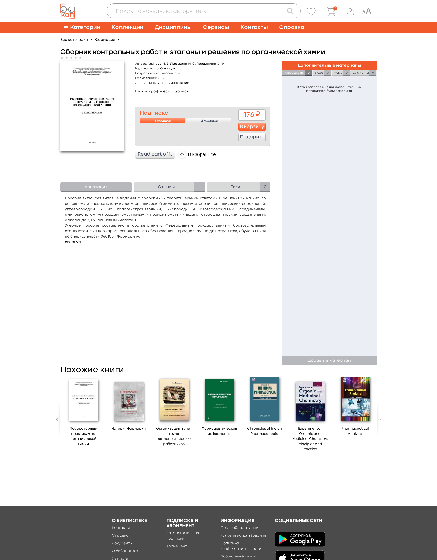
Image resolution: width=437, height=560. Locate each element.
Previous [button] (58, 419)
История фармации (128, 428)
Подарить (252, 137)
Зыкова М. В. (159, 63)
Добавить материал (329, 360)
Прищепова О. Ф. (210, 63)
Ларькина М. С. (183, 63)
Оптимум (167, 68)
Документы (122, 543)
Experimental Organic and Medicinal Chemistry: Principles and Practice (310, 439)
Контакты (254, 27)
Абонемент (176, 546)
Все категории (74, 39)
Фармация (105, 39)
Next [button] (379, 419)
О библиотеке (125, 551)
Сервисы (216, 27)
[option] (83, 413)
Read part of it (155, 154)
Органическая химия (175, 83)
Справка (291, 27)
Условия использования (243, 535)
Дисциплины (173, 27)
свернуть (73, 242)
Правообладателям (240, 527)
